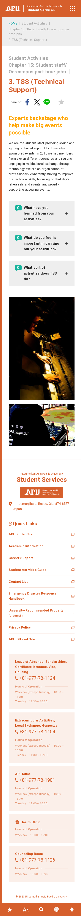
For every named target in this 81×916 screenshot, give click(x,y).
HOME (13, 23)
